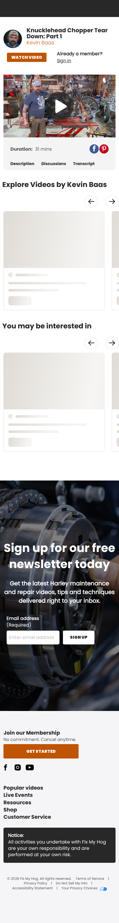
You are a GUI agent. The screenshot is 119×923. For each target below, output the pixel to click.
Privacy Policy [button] (35, 883)
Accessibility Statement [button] (32, 888)
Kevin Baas (40, 42)
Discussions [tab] (53, 164)
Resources (17, 802)
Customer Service (27, 817)
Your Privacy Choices (79, 888)
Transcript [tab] (84, 164)
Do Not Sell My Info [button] (72, 883)
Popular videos (23, 788)
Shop (10, 810)
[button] (80, 57)
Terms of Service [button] (90, 879)
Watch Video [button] (26, 57)
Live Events (18, 795)
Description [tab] (22, 164)
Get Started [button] (41, 751)
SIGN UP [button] (79, 637)
